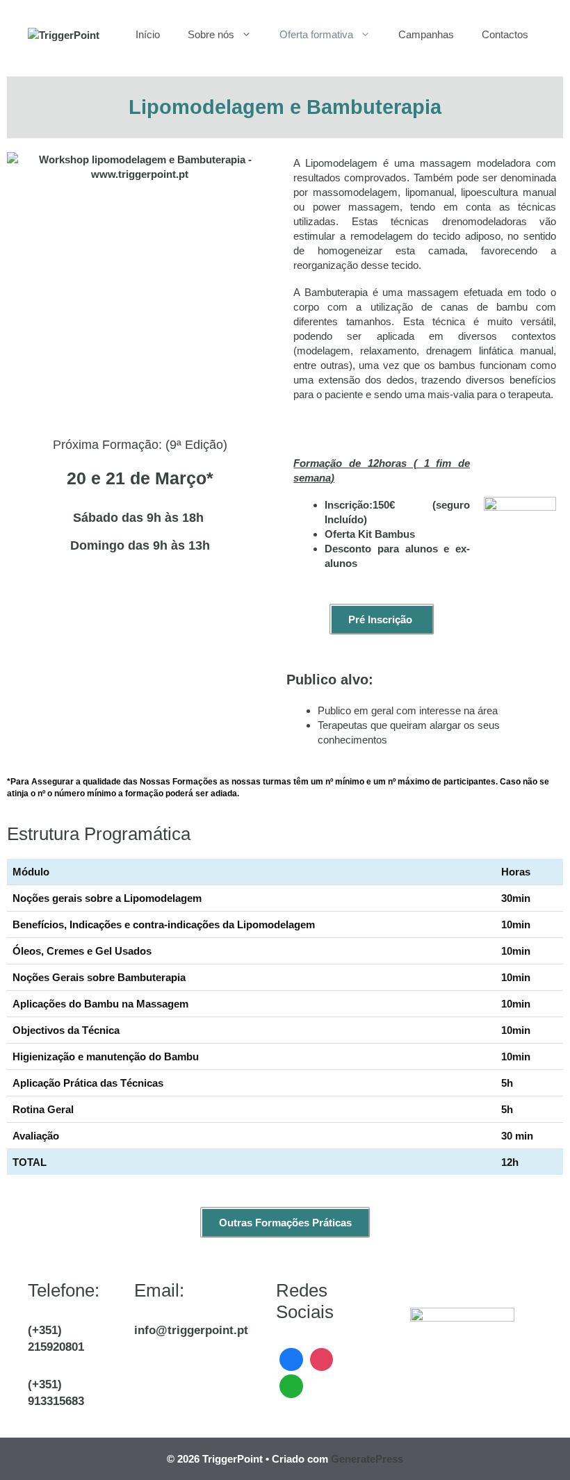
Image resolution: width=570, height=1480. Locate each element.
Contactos (505, 34)
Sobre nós (211, 34)
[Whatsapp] (291, 1384)
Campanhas (426, 34)
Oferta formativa (316, 34)
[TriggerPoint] (63, 34)
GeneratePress (367, 1459)
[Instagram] (322, 1358)
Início (148, 34)
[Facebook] (291, 1358)
